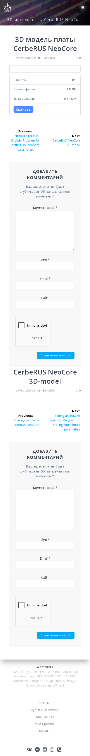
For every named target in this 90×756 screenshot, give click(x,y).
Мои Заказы (45, 717)
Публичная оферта (45, 710)
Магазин (45, 703)
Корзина (45, 731)
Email (45, 278)
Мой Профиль (45, 724)
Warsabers (26, 58)
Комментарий (45, 207)
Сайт (45, 297)
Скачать (23, 109)
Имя (45, 259)
